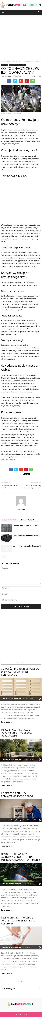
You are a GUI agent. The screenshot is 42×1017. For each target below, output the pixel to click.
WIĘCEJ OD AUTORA (27, 520)
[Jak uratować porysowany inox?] (6, 528)
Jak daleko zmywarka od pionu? (26, 536)
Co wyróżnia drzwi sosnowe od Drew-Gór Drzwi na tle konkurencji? (20, 671)
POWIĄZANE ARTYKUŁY (9, 520)
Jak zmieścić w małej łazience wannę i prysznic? (31, 487)
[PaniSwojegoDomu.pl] (21, 5)
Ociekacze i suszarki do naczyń (17, 64)
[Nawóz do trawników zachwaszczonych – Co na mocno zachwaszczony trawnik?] (21, 874)
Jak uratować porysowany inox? (26, 525)
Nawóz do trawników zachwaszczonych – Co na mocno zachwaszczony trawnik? (21, 856)
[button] (39, 12)
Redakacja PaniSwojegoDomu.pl (11, 698)
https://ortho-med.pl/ (8, 460)
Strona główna (5, 61)
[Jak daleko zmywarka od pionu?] (6, 538)
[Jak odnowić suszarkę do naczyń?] (6, 548)
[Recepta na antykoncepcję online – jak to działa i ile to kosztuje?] (21, 938)
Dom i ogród (5, 64)
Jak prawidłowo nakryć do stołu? (10, 487)
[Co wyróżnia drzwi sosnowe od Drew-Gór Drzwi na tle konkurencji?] (21, 689)
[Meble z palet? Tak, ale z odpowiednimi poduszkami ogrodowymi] (21, 750)
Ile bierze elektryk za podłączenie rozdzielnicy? (17, 795)
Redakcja (8, 76)
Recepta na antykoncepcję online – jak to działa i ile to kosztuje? (18, 920)
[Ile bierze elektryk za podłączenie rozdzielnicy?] (21, 810)
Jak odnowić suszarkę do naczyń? (27, 546)
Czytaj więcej (5, 722)
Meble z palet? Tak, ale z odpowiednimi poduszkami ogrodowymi (17, 732)
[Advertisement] (21, 37)
